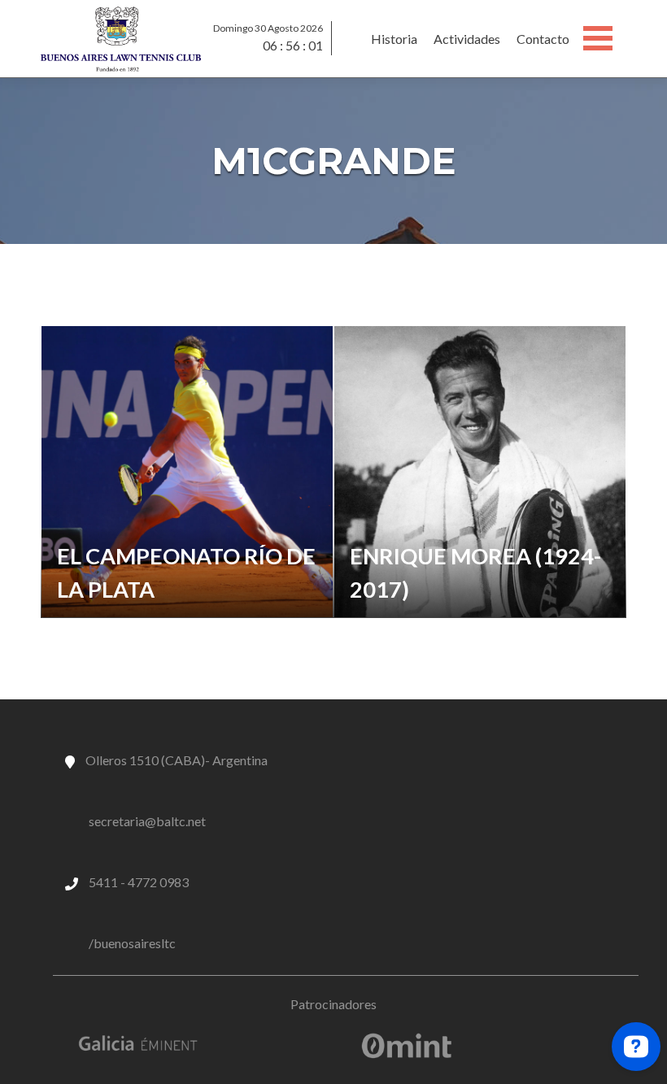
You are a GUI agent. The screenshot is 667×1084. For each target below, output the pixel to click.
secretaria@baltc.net (147, 821)
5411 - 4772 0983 (139, 882)
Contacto (543, 38)
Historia (394, 38)
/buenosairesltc (132, 943)
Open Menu (597, 38)
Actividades (467, 38)
